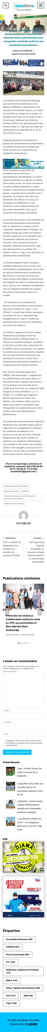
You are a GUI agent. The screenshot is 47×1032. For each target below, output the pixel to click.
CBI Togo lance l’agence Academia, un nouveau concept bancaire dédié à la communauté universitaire (35, 550)
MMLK (11, 980)
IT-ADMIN (31, 1024)
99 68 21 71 (23, 469)
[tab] (18, 643)
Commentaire (10, 671)
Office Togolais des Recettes (23, 988)
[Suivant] (40, 612)
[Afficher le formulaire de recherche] (6, 5)
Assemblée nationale (19, 939)
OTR (11, 995)
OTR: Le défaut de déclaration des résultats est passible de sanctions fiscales (12, 546)
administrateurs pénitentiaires (16, 486)
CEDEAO (12, 947)
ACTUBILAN (26, 51)
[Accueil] (8, 30)
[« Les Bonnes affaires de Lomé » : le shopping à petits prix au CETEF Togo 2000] (10, 821)
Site (6, 734)
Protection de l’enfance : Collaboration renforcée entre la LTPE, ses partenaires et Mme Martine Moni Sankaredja (23, 623)
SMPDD (25, 491)
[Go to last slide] (7, 612)
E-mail (8, 722)
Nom (7, 710)
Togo (11, 1003)
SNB (28, 995)
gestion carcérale (11, 491)
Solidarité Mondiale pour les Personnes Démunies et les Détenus (19, 497)
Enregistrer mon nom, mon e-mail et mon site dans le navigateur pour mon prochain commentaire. (24, 743)
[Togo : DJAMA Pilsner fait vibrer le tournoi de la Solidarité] (10, 771)
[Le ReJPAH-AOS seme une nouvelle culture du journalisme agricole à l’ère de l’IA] (10, 786)
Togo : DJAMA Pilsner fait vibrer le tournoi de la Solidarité (29, 772)
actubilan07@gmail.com (22, 471)
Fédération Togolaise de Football (22, 971)
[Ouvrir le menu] (40, 5)
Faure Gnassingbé (17, 954)
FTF (10, 962)
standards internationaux (14, 504)
